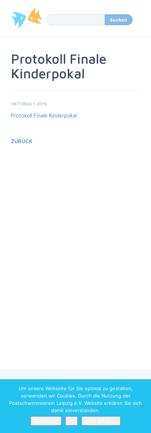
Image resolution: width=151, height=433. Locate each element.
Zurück (21, 141)
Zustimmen (46, 421)
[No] (142, 406)
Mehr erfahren (101, 421)
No (71, 421)
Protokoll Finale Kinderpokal (44, 115)
